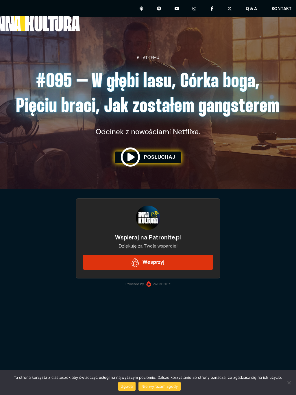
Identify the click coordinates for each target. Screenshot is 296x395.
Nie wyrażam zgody (159, 386)
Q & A (251, 8)
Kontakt (282, 8)
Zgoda (127, 386)
